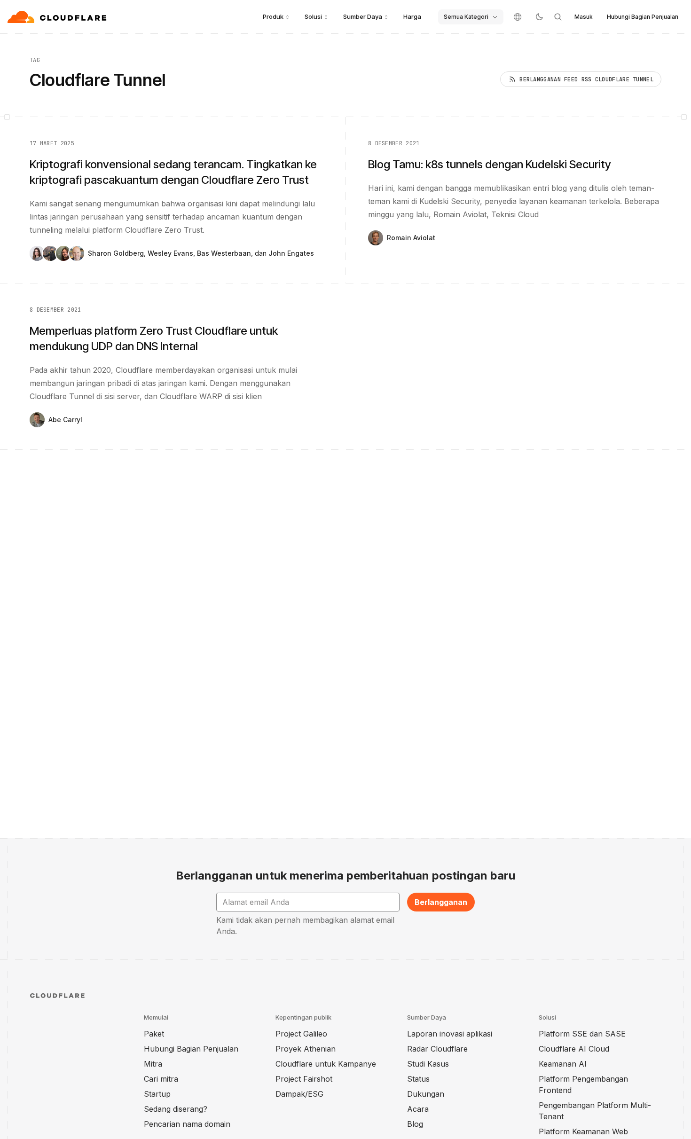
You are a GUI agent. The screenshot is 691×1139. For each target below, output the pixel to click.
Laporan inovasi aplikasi (449, 1033)
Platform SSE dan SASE (582, 1033)
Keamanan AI (563, 1063)
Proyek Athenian (305, 1048)
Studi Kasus (428, 1063)
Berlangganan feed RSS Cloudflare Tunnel (586, 79)
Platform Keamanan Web (583, 1131)
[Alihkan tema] (539, 16)
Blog (415, 1124)
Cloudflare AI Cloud (574, 1048)
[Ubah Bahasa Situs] (517, 16)
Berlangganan (441, 902)
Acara (418, 1109)
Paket (154, 1033)
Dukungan (425, 1094)
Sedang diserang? (175, 1109)
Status (418, 1079)
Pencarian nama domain (187, 1124)
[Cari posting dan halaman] (557, 16)
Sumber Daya (362, 16)
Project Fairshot (303, 1079)
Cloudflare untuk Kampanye (325, 1063)
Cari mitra (161, 1079)
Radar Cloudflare (437, 1048)
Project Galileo (301, 1033)
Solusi (313, 16)
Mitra (153, 1063)
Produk (273, 16)
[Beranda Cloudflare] (58, 17)
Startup (157, 1094)
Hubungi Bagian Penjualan (642, 16)
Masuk (583, 16)
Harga (412, 16)
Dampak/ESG (299, 1094)
